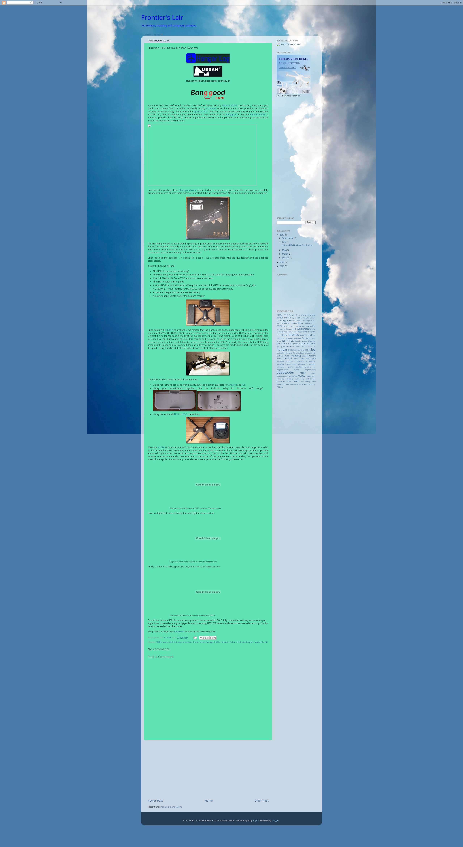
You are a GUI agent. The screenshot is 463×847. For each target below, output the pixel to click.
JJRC (306, 350)
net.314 (288, 358)
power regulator (295, 367)
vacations (211, 108)
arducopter (305, 318)
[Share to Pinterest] (214, 638)
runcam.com (311, 376)
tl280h (296, 381)
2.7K (286, 315)
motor (232, 642)
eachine (312, 335)
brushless (187, 642)
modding (296, 355)
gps (211, 642)
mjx (314, 353)
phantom (280, 361)
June (284, 241)
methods (280, 353)
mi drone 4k (289, 353)
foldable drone (301, 341)
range (313, 373)
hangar (282, 349)
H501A (169, 329)
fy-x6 (290, 344)
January (286, 257)
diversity (280, 332)
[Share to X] (208, 638)
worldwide (294, 384)
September (288, 238)
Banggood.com (187, 190)
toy (302, 382)
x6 (305, 384)
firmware (306, 338)
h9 (315, 347)
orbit (238, 642)
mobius (280, 356)
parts (308, 358)
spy (302, 379)
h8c (309, 346)
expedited (289, 338)
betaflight (306, 321)
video (314, 382)
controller (311, 326)
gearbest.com (308, 343)
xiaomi (310, 384)
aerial (165, 642)
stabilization (311, 379)
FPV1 (176, 414)
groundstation (287, 346)
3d (290, 315)
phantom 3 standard (307, 364)
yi (315, 384)
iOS (243, 384)
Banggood (231, 114)
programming (310, 370)
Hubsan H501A (258, 114)
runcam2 (280, 379)
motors (312, 355)
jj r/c (302, 350)
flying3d (290, 341)
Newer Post (155, 800)
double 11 (306, 332)
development (302, 328)
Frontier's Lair (162, 17)
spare (297, 379)
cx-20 (286, 329)
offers (296, 358)
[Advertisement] (208, 769)
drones (294, 335)
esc (282, 338)
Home (209, 800)
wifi (266, 642)
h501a (217, 642)
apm (294, 318)
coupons (280, 329)
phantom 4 (281, 367)
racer (302, 372)
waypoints (259, 642)
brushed (285, 323)
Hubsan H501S (229, 105)
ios (299, 350)
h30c (298, 347)
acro (302, 315)
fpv (278, 343)
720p (298, 315)
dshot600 (303, 335)
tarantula (281, 381)
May (284, 250)
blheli (313, 321)
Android (232, 384)
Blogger (275, 820)
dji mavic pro (291, 332)
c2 (315, 323)
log (313, 349)
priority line (310, 367)
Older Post (261, 800)
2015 (282, 266)
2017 (282, 234)
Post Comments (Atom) (171, 806)
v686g (307, 382)
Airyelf (256, 820)
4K (293, 315)
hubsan (224, 642)
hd (289, 350)
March (285, 253)
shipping (289, 379)
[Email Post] (195, 637)
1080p (159, 642)
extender (297, 338)
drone (195, 642)
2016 (282, 262)
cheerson (290, 326)
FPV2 (184, 414)
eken (279, 338)
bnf (278, 323)
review (301, 375)
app (180, 642)
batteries (299, 321)
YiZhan (280, 387)
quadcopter (247, 642)
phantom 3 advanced (306, 361)
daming (291, 329)
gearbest (296, 344)
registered (293, 376)
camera (281, 326)
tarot (289, 381)
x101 (301, 384)
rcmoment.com (282, 376)
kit (310, 350)
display (313, 329)
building (308, 323)
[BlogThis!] (204, 638)
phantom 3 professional (287, 364)
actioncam (310, 315)
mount (279, 359)
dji (285, 332)
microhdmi (300, 353)
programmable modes (288, 370)
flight (284, 340)
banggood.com (287, 320)
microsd (308, 353)
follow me (204, 642)
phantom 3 (290, 361)
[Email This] (201, 638)
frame (284, 343)
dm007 (299, 332)
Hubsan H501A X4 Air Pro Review (297, 245)
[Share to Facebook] (211, 638)
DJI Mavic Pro (200, 111)
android (173, 642)
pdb (314, 358)
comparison (299, 326)
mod (287, 355)
